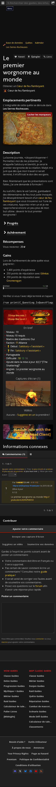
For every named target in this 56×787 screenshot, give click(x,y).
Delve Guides (11, 681)
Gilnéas (44, 273)
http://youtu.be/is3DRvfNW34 (30, 498)
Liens (49, 56)
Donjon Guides (37, 686)
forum (38, 586)
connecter (40, 639)
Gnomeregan (14, 280)
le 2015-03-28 (46, 485)
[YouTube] (36, 771)
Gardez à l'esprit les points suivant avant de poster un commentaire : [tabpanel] (27, 596)
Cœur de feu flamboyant (30, 86)
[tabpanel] (28, 487)
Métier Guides (11, 696)
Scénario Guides (37, 711)
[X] (20, 771)
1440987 (19, 482)
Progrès (12, 223)
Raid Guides (10, 701)
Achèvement (16, 232)
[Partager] (53, 3)
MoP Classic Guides (40, 670)
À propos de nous (21, 747)
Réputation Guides (39, 701)
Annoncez (39, 747)
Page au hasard (40, 753)
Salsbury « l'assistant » (31, 346)
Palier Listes (10, 711)
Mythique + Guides (14, 691)
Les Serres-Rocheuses (16, 47)
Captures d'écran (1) (28, 378)
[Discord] (15, 771)
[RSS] (41, 771)
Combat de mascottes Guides (41, 706)
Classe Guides (11, 675)
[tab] (13, 454)
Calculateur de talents (16, 706)
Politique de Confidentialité (34, 759)
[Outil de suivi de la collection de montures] (28, 431)
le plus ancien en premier (12, 471)
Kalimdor (39, 42)
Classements (36, 726)
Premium (12, 759)
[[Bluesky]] (25, 771)
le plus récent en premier (42, 469)
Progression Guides (14, 686)
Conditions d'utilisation (28, 765)
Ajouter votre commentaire (13, 469)
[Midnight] (9, 716)
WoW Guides (11, 670)
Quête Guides (36, 696)
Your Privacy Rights (18, 753)
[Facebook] (30, 771)
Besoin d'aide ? (17, 741)
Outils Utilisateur (37, 741)
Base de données (14, 42)
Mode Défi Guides (38, 716)
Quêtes (28, 42)
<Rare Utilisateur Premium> (26, 485)
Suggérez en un (26, 414)
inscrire (4, 642)
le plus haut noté (30, 471)
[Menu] (3, 3)
